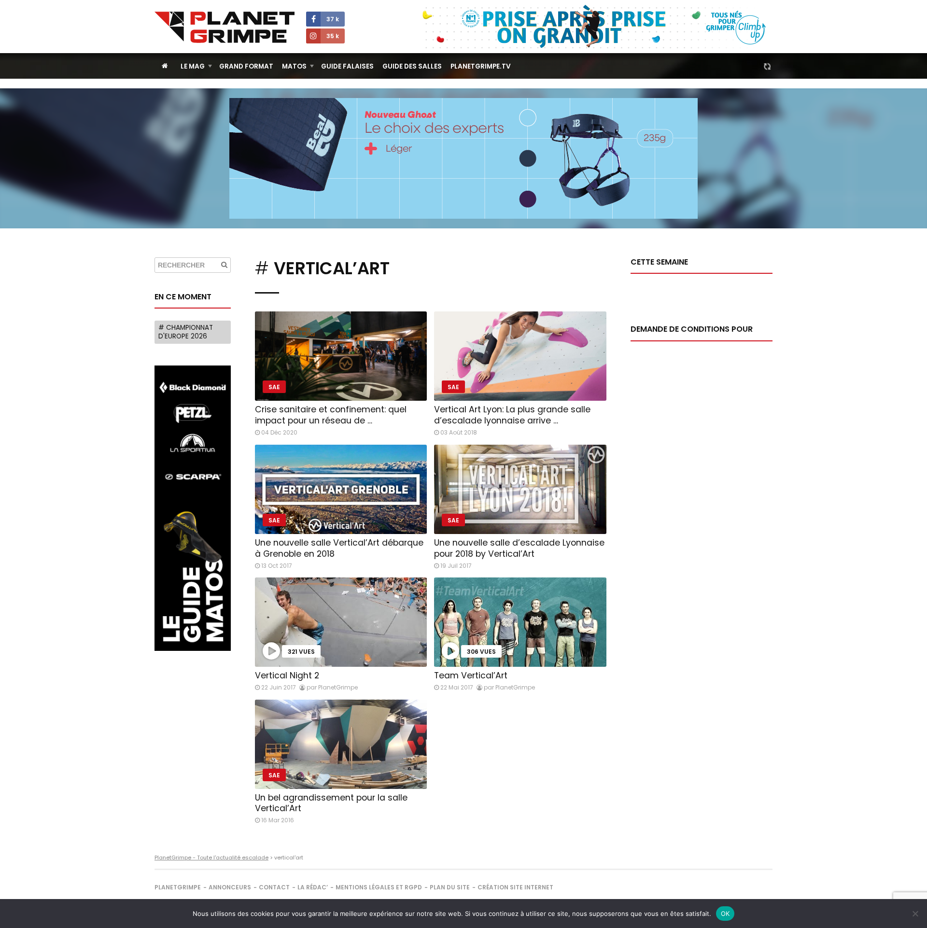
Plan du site (450, 887)
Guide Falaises (347, 66)
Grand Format (246, 66)
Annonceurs (230, 887)
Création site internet (515, 887)
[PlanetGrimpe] (224, 27)
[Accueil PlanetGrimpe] (164, 66)
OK (725, 913)
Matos (294, 66)
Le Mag (193, 66)
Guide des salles (412, 66)
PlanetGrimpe (177, 887)
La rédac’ (312, 887)
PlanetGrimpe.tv (480, 66)
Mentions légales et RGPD (379, 887)
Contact (274, 887)
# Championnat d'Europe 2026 (185, 332)
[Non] (915, 913)
